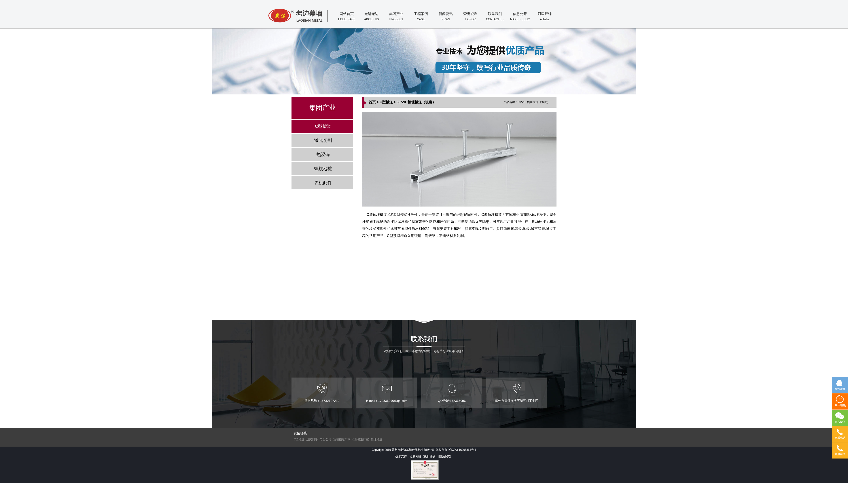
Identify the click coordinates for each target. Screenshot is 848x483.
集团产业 (396, 16)
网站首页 (347, 16)
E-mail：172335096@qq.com (386, 400)
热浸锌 (323, 154)
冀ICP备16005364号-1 (462, 449)
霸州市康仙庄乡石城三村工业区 (516, 400)
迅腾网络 (312, 439)
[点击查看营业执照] (424, 470)
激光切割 (323, 140)
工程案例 (421, 16)
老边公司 (325, 439)
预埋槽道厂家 (341, 439)
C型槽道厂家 (360, 439)
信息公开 (520, 16)
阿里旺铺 (545, 16)
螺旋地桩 (323, 168)
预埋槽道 (376, 439)
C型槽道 (323, 126)
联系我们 (495, 16)
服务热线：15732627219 (322, 400)
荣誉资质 (470, 16)
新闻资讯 (446, 16)
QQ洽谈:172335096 (452, 400)
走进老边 (371, 16)
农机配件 (323, 182)
